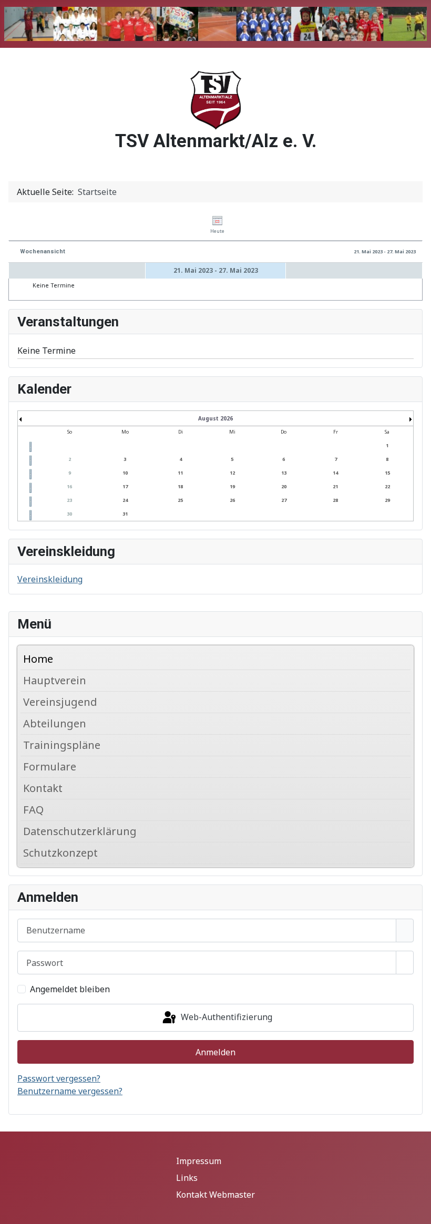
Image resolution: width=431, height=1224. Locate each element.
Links (187, 1178)
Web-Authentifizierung (225, 1017)
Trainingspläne (61, 745)
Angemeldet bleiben (70, 989)
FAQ (33, 810)
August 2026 (215, 418)
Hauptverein (54, 680)
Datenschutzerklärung (80, 831)
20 (283, 486)
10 (125, 472)
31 (125, 513)
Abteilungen (54, 723)
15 (387, 472)
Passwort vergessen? (58, 1078)
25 (180, 500)
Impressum (198, 1161)
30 (69, 513)
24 (125, 500)
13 (283, 472)
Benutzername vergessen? (69, 1091)
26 (232, 500)
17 (125, 486)
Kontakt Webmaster (215, 1194)
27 (283, 500)
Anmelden (215, 1052)
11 (180, 472)
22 (387, 486)
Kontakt (43, 788)
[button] (405, 680)
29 (387, 500)
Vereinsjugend (60, 702)
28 (335, 500)
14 (335, 472)
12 (232, 472)
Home (38, 659)
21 (335, 486)
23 (69, 500)
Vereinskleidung (50, 579)
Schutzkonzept (60, 853)
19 (232, 486)
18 (180, 486)
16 (69, 486)
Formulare (49, 766)
